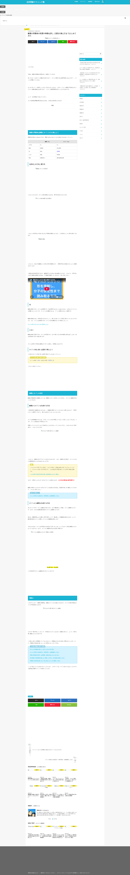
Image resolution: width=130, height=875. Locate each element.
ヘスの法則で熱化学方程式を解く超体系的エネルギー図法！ (44, 474)
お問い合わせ (97, 1)
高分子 (81, 116)
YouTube (55, 818)
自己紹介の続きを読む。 (66, 815)
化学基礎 (76, 1)
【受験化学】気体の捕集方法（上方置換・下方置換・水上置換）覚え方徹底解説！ (90, 87)
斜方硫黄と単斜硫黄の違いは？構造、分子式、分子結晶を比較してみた (47, 657)
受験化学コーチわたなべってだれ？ (48, 872)
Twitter (49, 818)
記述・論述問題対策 (84, 120)
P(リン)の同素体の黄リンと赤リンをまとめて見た (42, 649)
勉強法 (81, 123)
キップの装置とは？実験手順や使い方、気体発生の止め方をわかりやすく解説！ (90, 81)
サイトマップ (82, 1)
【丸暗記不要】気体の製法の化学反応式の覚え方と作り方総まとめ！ (90, 63)
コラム (81, 134)
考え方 (81, 138)
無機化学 (31, 696)
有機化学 (82, 109)
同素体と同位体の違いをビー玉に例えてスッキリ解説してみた (45, 660)
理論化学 (82, 105)
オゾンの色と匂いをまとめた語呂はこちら (38, 324)
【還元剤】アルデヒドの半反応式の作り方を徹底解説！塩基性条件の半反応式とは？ (90, 74)
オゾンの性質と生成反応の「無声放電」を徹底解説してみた (44, 495)
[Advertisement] (52, 54)
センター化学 (83, 127)
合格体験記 (90, 1)
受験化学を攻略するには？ (33, 872)
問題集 (81, 98)
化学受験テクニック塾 (36, 2)
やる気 (81, 130)
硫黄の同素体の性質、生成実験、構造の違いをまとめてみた (44, 655)
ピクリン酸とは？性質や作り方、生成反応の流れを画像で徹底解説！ (90, 68)
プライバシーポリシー (61, 872)
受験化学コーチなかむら (43, 810)
